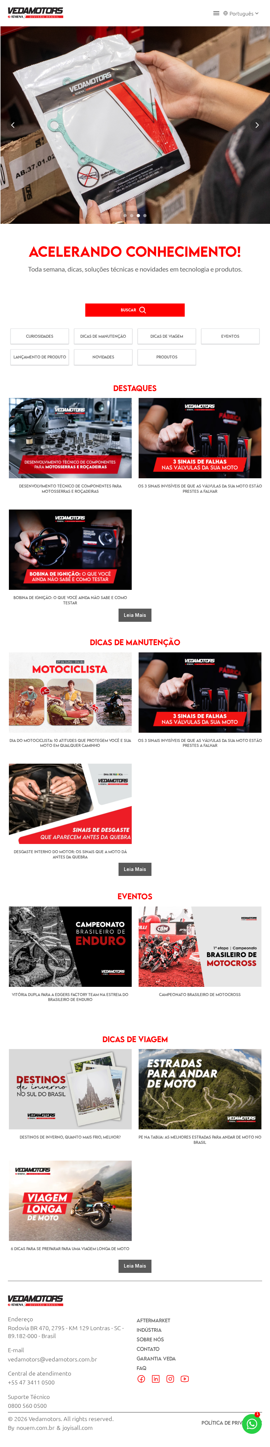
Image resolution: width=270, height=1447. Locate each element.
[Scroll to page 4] (146, 216)
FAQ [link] (141, 1368)
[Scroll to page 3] (138, 216)
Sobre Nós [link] (150, 1339)
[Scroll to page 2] (131, 216)
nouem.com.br (35, 1427)
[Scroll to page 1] (124, 216)
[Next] (256, 125)
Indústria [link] (149, 1330)
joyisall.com (78, 1427)
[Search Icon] (142, 310)
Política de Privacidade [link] (232, 1423)
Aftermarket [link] (153, 1320)
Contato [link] (148, 1349)
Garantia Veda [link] (156, 1358)
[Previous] (13, 125)
